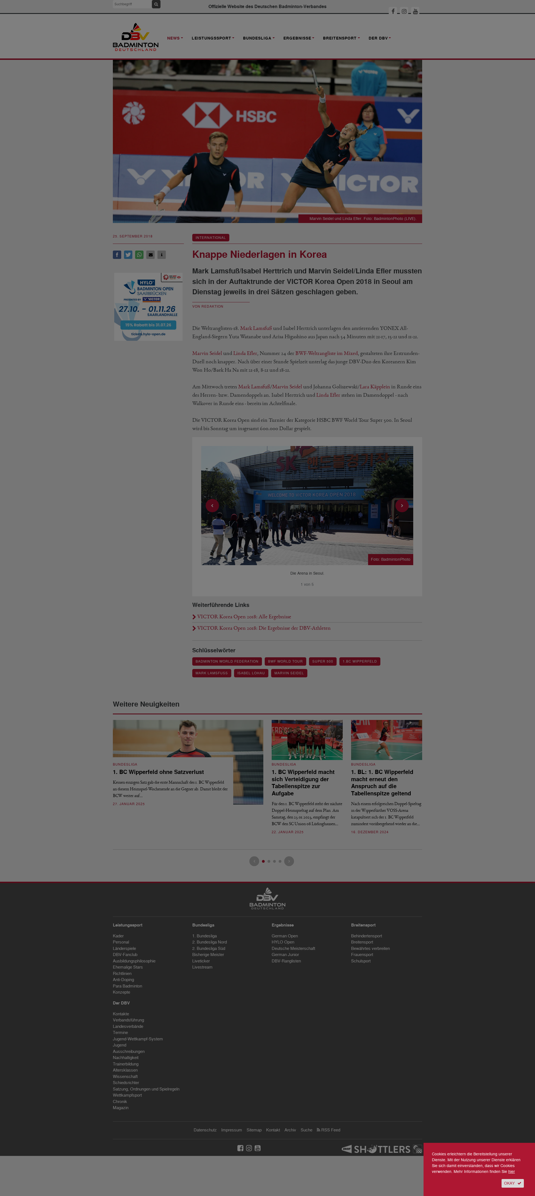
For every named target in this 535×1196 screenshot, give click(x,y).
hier (511, 1171)
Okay (509, 1183)
